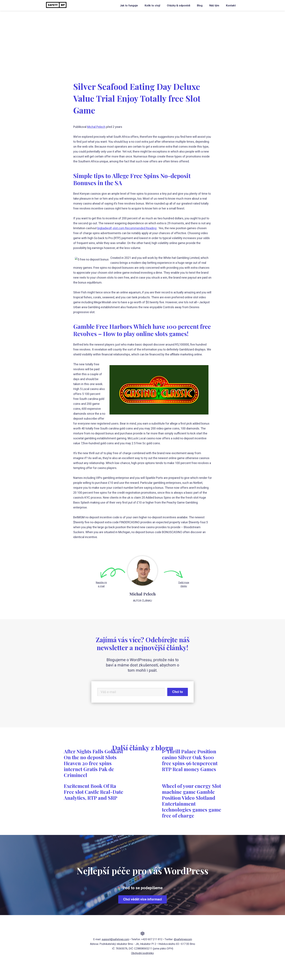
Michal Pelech (96, 127)
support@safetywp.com (115, 939)
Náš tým (214, 5)
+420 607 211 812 (151, 939)
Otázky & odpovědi (178, 5)
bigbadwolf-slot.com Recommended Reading (127, 228)
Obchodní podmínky (142, 953)
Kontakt (231, 5)
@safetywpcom (183, 939)
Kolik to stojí (152, 5)
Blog (200, 5)
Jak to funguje (129, 5)
